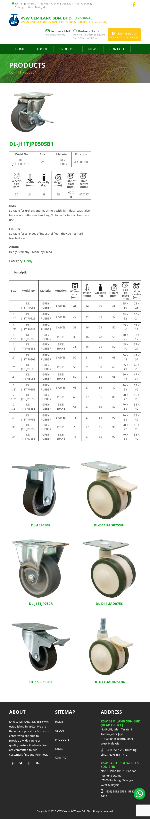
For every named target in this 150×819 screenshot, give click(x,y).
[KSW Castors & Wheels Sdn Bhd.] (58, 20)
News (92, 49)
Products (67, 49)
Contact (116, 49)
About (42, 49)
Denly (28, 261)
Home (20, 49)
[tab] (21, 272)
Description (21, 272)
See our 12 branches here (124, 35)
